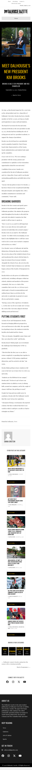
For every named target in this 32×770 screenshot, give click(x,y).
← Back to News (16, 95)
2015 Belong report (22, 287)
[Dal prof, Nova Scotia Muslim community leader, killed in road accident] (16, 583)
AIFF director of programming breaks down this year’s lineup (15, 500)
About (9, 1)
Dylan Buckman (13, 474)
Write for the (16, 3)
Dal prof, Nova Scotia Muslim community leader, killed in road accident (16, 592)
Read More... (12, 482)
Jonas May (12, 537)
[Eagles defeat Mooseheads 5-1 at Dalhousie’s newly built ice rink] (16, 461)
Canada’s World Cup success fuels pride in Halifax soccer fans (16, 622)
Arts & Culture (7, 735)
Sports (5, 739)
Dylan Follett (13, 596)
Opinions (5, 731)
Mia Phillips (12, 504)
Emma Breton (22, 90)
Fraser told (8, 156)
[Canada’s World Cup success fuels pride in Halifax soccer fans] (16, 613)
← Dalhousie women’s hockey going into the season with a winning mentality (15, 663)
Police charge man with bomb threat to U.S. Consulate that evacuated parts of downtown (16, 532)
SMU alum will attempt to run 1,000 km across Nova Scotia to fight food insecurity (15, 562)
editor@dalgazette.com (11, 750)
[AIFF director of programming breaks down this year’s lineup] (16, 491)
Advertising (15, 1)
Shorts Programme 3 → (23, 667)
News (15, 421)
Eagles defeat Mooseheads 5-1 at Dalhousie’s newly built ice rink (16, 470)
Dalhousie (10, 421)
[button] (7, 681)
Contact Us (21, 1)
